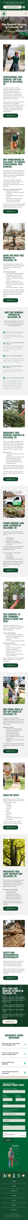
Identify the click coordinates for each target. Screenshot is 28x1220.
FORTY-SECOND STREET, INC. (16, 1215)
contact (14, 1209)
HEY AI (21, 1216)
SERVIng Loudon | (9, 2)
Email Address (6, 1096)
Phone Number (18, 1096)
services (14, 1190)
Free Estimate (12, 7)
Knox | (17, 2)
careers (14, 1205)
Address (6, 1103)
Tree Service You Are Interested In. (10, 1110)
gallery (14, 1195)
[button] (25, 13)
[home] (4, 13)
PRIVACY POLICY (9, 1216)
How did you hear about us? (13, 1118)
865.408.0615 (18, 3)
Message (6, 1124)
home (14, 1181)
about (14, 1186)
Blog (14, 1200)
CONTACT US (10, 115)
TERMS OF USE (16, 1216)
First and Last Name (10, 1089)
